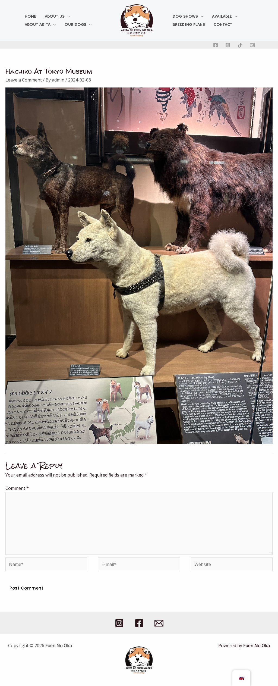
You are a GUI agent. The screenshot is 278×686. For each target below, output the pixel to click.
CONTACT (223, 24)
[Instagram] (228, 45)
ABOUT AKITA (37, 24)
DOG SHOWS (185, 16)
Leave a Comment (23, 80)
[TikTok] (240, 45)
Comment (17, 488)
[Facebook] (215, 45)
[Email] (252, 45)
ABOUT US (55, 16)
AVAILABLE (222, 16)
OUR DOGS (75, 24)
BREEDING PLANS (189, 24)
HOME (30, 16)
